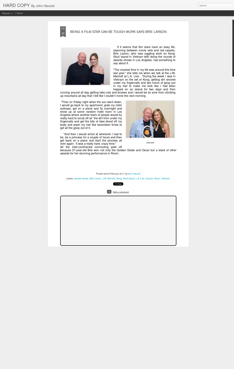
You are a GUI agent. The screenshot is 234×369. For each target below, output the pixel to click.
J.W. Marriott (109, 178)
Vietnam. (166, 178)
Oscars (149, 178)
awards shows (81, 178)
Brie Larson (95, 178)
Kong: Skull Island (126, 178)
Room (157, 178)
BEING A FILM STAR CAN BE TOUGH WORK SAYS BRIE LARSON (118, 31)
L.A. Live (140, 178)
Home (20, 13)
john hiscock (134, 173)
